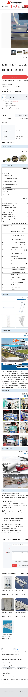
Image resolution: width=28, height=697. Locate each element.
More (2, 686)
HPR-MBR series (5, 652)
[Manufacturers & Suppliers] (14, 2)
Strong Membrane (7, 683)
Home (2, 10)
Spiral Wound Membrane (7, 654)
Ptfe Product (19, 676)
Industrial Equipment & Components (13, 10)
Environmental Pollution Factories (10, 679)
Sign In (3, 108)
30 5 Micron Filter (21, 668)
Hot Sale (17, 654)
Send (14, 565)
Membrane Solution (18, 683)
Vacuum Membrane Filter (8, 668)
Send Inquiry (14, 77)
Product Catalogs (22, 649)
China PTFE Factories (8, 676)
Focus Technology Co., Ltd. (18, 691)
